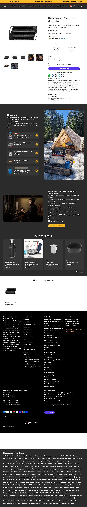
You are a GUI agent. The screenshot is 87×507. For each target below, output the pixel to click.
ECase (62, 464)
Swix (4, 498)
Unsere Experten (28, 344)
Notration (73, 482)
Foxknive (27, 469)
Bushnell (17, 461)
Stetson (31, 495)
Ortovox (46, 485)
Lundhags (9, 479)
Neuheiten (12, 6)
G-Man (40, 469)
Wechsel (73, 500)
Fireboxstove (58, 466)
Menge (50, 56)
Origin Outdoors (33, 485)
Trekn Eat (71, 498)
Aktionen (26, 339)
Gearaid (66, 469)
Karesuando (16, 477)
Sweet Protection (63, 495)
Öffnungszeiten (49, 391)
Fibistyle (52, 466)
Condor (10, 464)
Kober (54, 477)
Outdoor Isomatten (49, 335)
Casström (51, 461)
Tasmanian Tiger (22, 498)
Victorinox (43, 500)
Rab (26, 490)
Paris (34, 487)
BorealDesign (41, 458)
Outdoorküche (27, 332)
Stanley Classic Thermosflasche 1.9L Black (12, 264)
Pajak (11, 487)
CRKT (26, 461)
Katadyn (22, 477)
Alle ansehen (79, 272)
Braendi (48, 458)
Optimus (20, 485)
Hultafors (39, 474)
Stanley (20, 495)
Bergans (5, 458)
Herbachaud (70, 471)
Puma (10, 490)
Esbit (21, 466)
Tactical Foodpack (12, 498)
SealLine (19, 493)
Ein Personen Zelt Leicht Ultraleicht (53, 328)
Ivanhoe (71, 474)
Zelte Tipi (21, 6)
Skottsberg (53, 493)
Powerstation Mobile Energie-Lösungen (52, 346)
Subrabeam (47, 495)
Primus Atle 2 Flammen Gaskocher (22, 143)
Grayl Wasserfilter (49, 372)
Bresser (54, 458)
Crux (35, 464)
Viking (49, 500)
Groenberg (24, 471)
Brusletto (68, 458)
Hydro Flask (53, 474)
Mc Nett (39, 479)
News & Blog (27, 357)
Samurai (68, 490)
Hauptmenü (28, 317)
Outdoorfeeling (65, 485)
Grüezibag (40, 471)
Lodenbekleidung (48, 370)
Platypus (72, 487)
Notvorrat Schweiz (49, 365)
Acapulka (9, 456)
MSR (24, 479)
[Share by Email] (56, 76)
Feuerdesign (38, 466)
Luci (4, 479)
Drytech (57, 464)
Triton (77, 498)
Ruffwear (58, 490)
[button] (5, 6)
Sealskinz (26, 493)
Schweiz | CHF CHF (35, 422)
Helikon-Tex (47, 471)
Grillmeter (17, 471)
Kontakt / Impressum (29, 342)
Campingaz (32, 461)
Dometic (44, 464)
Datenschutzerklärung (29, 349)
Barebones (76, 456)
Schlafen (26, 334)
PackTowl (5, 487)
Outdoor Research (55, 485)
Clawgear (57, 461)
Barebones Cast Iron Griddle (10, 303)
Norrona (49, 482)
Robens (41, 490)
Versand (56, 33)
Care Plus (38, 461)
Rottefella (52, 490)
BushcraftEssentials (8, 461)
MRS (20, 479)
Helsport (63, 471)
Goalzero (78, 469)
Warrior (60, 500)
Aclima (15, 456)
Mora (66, 479)
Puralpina (21, 490)
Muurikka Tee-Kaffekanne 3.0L (23, 152)
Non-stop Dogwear (24, 482)
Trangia (66, 498)
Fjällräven (6, 469)
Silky (43, 493)
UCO (18, 500)
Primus (78, 487)
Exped (32, 466)
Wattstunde (67, 500)
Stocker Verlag (38, 495)
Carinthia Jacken (48, 340)
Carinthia (45, 461)
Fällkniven (34, 469)
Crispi (27, 464)
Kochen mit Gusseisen (50, 379)
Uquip (33, 500)
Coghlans (69, 461)
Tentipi (33, 498)
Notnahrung (66, 482)
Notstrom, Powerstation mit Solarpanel (51, 332)
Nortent (46, 350)
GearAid (60, 469)
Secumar (32, 493)
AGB (25, 347)
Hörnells (60, 474)
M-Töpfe (15, 479)
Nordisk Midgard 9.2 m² (22, 136)
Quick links (48, 317)
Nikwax (16, 482)
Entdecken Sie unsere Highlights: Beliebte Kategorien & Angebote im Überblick (53, 321)
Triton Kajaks (6, 500)
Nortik (60, 482)
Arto (51, 456)
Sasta (73, 490)
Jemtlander (77, 474)
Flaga (11, 469)
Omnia (5, 485)
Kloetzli (49, 477)
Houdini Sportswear (30, 474)
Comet (5, 464)
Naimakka (78, 479)
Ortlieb (41, 485)
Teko (29, 498)
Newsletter (68, 317)
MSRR (28, 479)
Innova (66, 474)
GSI (44, 469)
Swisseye (79, 495)
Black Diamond (19, 458)
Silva (47, 493)
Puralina (15, 490)
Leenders (71, 477)
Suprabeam (54, 495)
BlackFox (27, 458)
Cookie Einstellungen (8, 426)
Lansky (59, 477)
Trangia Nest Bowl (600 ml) (72, 263)
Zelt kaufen (26, 354)
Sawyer (5, 493)
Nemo (11, 482)
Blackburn (34, 458)
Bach (65, 456)
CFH (22, 461)
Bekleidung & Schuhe (35, 6)
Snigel (64, 493)
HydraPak (46, 474)
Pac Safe (78, 485)
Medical (54, 479)
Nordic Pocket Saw (35, 482)
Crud (31, 464)
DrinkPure (51, 464)
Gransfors (6, 471)
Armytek (46, 456)
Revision (35, 490)
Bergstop (11, 458)
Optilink (15, 485)
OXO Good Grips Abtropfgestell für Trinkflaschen (31, 264)
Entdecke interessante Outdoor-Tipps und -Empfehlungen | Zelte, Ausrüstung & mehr (32, 366)
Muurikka (71, 479)
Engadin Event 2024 (49, 386)
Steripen (25, 495)
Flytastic (21, 469)
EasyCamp (75, 464)
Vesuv (37, 500)
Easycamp (6, 466)
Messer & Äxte (61, 6)
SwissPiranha (72, 495)
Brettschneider (61, 458)
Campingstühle (48, 362)
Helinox (53, 471)
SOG (63, 490)
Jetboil (10, 477)
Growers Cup (32, 471)
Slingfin (59, 493)
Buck (73, 458)
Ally (26, 456)
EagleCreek (68, 464)
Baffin (70, 456)
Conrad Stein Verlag (18, 464)
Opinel (10, 485)
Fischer (65, 466)
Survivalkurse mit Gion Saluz (52, 326)
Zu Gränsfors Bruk (56, 226)
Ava (62, 456)
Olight (79, 482)
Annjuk (41, 456)
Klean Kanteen (42, 477)
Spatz (76, 493)
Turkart (13, 500)
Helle (58, 471)
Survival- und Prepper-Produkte (52, 360)
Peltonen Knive (48, 487)
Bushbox (78, 458)
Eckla (11, 466)
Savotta (78, 490)
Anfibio (36, 456)
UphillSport (27, 500)
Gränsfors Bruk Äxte (49, 352)
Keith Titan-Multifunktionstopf (52, 263)
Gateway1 (54, 469)
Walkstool (54, 500)
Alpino (31, 456)
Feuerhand (46, 466)
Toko (61, 498)
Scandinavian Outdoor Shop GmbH (15, 391)
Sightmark (38, 493)
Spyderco (6, 495)
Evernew (26, 466)
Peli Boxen (40, 487)
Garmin (48, 469)
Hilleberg (11, 474)
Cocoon (63, 461)
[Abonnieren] (82, 335)
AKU (4, 456)
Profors (5, 490)
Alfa (23, 456)
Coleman (75, 461)
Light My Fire (79, 477)
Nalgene (5, 482)
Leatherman (65, 477)
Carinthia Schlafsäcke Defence (52, 343)
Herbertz (77, 471)
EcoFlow (16, 466)
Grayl (11, 471)
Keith (27, 477)
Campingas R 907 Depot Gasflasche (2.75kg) (22, 171)
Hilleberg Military (19, 474)
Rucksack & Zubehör (29, 337)
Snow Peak (70, 493)
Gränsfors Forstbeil (21, 161)
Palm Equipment (18, 487)
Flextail (16, 469)
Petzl (61, 487)
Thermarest (40, 498)
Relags (30, 490)
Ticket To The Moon (53, 498)
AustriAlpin (57, 456)
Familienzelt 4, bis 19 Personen (52, 338)
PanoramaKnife (28, 487)
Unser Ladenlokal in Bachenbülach (10, 318)
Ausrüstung (49, 6)
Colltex (81, 461)
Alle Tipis (26, 352)
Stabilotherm (13, 495)
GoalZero (72, 469)
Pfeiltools (66, 487)
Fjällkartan (77, 466)
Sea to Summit (12, 493)
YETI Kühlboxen (48, 357)
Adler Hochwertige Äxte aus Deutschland (51, 376)
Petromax (46, 367)
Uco (22, 500)
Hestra (5, 474)
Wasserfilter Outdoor (49, 355)
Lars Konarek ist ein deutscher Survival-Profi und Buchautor (52, 383)
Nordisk (44, 482)
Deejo (39, 464)
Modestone (60, 479)
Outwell (72, 485)
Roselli (46, 490)
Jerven (5, 477)
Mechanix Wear (46, 479)
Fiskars (71, 466)
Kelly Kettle (33, 477)
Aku (19, 456)
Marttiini (33, 479)
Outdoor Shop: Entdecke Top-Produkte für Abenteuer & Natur (32, 360)
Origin (26, 485)
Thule (45, 498)
